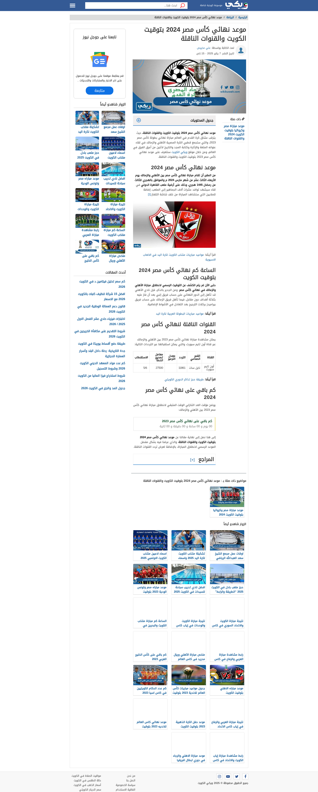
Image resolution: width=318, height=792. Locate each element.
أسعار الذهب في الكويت (87, 785)
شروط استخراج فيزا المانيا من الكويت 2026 (101, 378)
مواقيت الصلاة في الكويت (86, 776)
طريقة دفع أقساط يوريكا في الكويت (101, 343)
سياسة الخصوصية (125, 785)
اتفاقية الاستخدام (125, 789)
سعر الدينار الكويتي (90, 789)
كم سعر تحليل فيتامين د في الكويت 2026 (102, 284)
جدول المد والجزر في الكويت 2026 (103, 388)
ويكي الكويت (179, 152)
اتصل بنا (130, 780)
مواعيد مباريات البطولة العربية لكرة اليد (180, 313)
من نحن (131, 776)
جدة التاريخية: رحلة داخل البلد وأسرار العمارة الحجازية (102, 353)
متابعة (99, 90)
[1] (149, 194)
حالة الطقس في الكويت (87, 780)
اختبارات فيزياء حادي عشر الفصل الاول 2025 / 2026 (101, 321)
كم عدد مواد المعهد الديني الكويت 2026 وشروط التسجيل (102, 366)
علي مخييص (204, 47)
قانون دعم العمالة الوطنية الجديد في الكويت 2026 (101, 309)
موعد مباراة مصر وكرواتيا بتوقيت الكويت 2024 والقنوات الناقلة (233, 132)
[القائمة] (72, 5)
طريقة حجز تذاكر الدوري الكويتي (184, 379)
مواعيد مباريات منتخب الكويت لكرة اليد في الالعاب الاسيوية (179, 257)
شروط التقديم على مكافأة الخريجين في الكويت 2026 (99, 334)
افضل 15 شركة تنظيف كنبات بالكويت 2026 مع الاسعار (101, 296)
